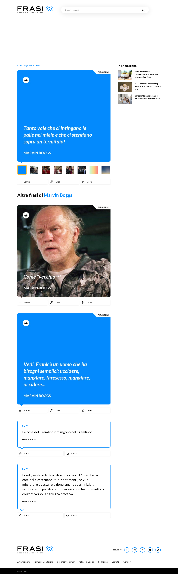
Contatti (115, 561)
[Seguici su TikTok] (158, 550)
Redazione (103, 561)
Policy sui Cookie (86, 561)
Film (38, 65)
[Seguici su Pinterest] (142, 550)
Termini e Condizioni (43, 561)
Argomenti (29, 65)
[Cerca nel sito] (143, 10)
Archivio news (23, 561)
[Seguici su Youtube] (150, 550)
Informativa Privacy (66, 561)
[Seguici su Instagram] (134, 550)
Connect (127, 561)
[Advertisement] (89, 33)
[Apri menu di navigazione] (159, 10)
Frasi (19, 65)
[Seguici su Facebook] (126, 550)
